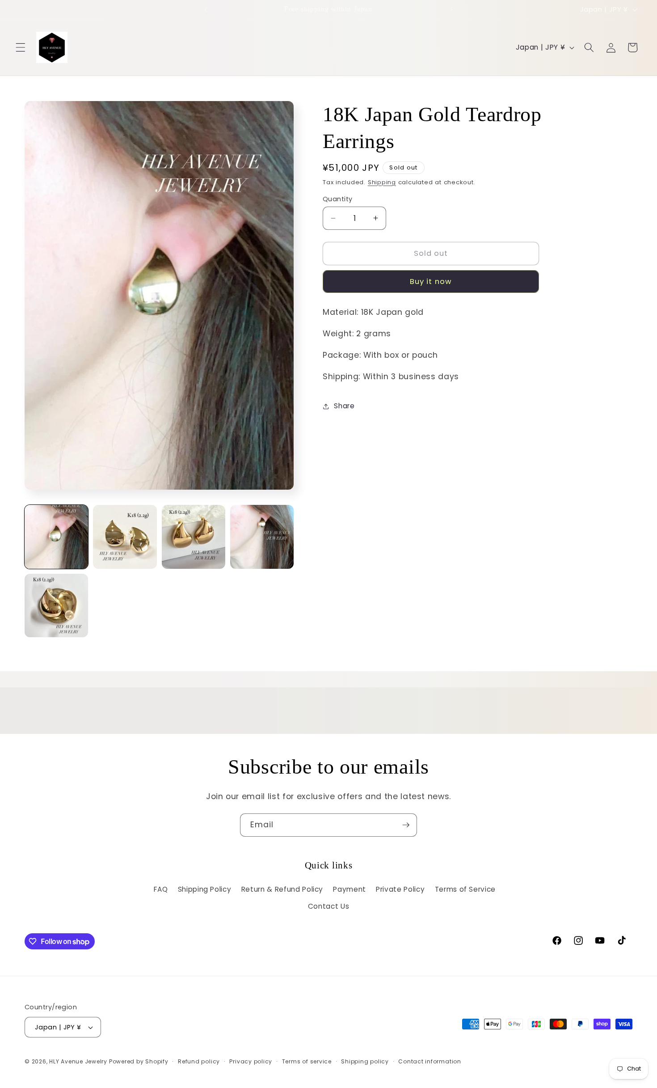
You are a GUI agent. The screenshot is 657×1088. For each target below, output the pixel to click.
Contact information (429, 1061)
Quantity (338, 199)
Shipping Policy (205, 889)
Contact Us (329, 906)
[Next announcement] (451, 9)
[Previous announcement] (206, 9)
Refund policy (199, 1061)
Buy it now (431, 281)
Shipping (382, 182)
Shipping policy (365, 1061)
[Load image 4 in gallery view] (262, 536)
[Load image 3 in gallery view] (193, 536)
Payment (349, 889)
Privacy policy (250, 1061)
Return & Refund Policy (282, 889)
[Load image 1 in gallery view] (56, 536)
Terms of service (307, 1061)
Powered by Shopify (138, 1061)
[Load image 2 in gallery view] (124, 536)
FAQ (161, 889)
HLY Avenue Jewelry (79, 1061)
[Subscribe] (406, 825)
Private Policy (400, 889)
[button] (20, 47)
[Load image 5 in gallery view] (56, 605)
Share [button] (344, 406)
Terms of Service (465, 889)
